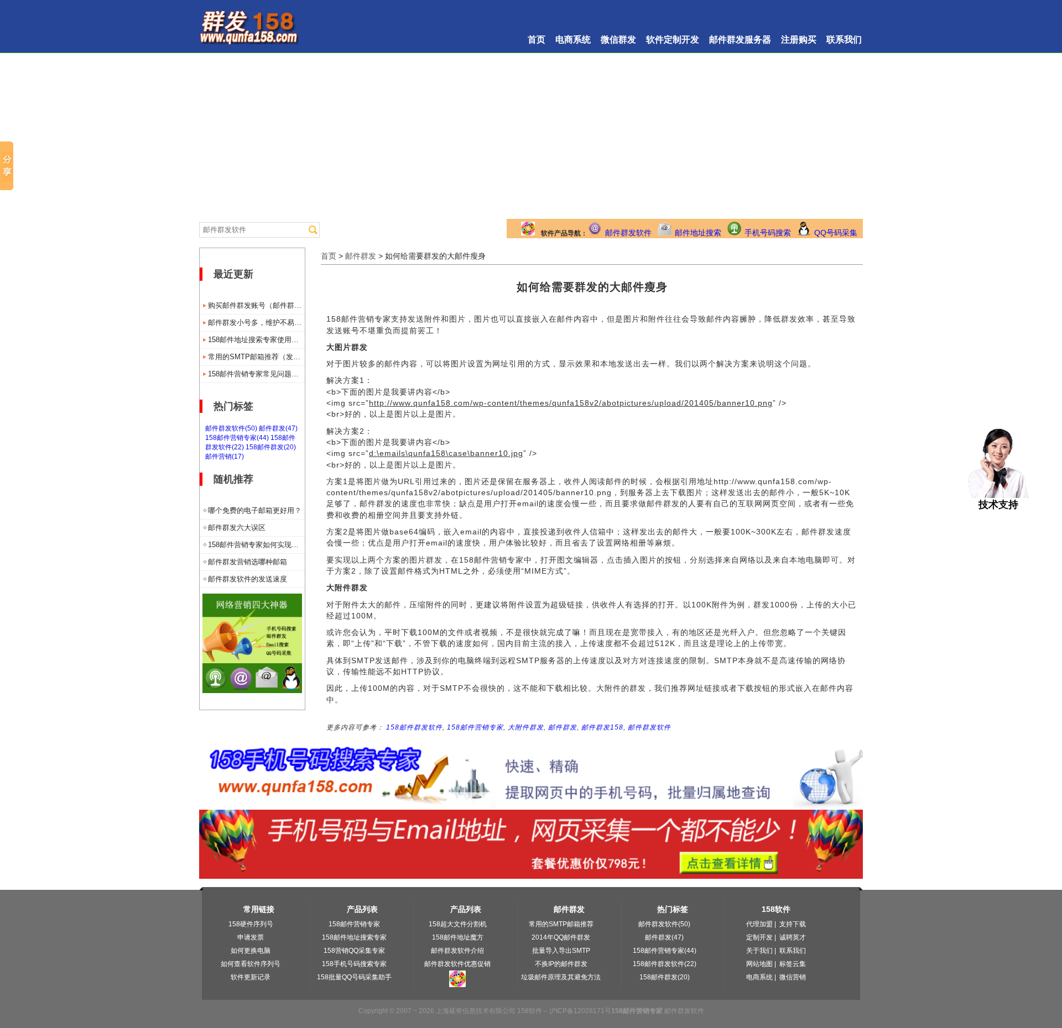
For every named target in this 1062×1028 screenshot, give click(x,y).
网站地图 (759, 964)
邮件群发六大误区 (237, 527)
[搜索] (313, 230)
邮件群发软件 (628, 232)
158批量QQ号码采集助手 (354, 977)
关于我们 (759, 950)
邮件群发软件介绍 (457, 950)
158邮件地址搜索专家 (354, 937)
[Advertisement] (531, 136)
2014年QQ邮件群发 (561, 937)
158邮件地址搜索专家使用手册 (256, 339)
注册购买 (798, 39)
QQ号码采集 (835, 232)
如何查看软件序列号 (250, 964)
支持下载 (792, 924)
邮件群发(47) (278, 428)
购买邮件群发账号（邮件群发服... (256, 305)
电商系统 (573, 39)
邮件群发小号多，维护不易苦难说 (256, 322)
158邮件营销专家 (475, 727)
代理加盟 (759, 924)
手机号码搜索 (768, 232)
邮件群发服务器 (740, 39)
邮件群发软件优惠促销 (457, 964)
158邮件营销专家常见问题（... (256, 374)
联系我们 (844, 39)
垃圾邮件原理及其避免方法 (561, 977)
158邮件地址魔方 (457, 937)
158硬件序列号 (250, 924)
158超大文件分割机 (458, 924)
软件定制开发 (672, 39)
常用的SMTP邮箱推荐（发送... (256, 357)
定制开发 (759, 937)
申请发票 (250, 937)
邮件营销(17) (224, 456)
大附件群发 (526, 727)
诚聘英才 (792, 937)
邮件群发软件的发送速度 (247, 579)
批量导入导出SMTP (561, 950)
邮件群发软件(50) (231, 428)
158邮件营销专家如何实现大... (256, 545)
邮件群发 (360, 255)
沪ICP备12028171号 (580, 1011)
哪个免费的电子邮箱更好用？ (254, 510)
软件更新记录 (250, 977)
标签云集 (792, 964)
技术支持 (998, 504)
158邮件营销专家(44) (237, 438)
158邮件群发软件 (414, 727)
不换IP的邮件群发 (561, 964)
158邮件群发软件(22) (664, 964)
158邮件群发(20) (271, 447)
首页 (536, 39)
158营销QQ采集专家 (354, 950)
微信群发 (618, 39)
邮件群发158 (602, 727)
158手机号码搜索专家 (354, 964)
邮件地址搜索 (698, 232)
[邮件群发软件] (252, 690)
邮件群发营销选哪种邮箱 (247, 562)
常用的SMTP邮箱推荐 (561, 924)
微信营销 (792, 977)
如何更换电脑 (250, 950)
